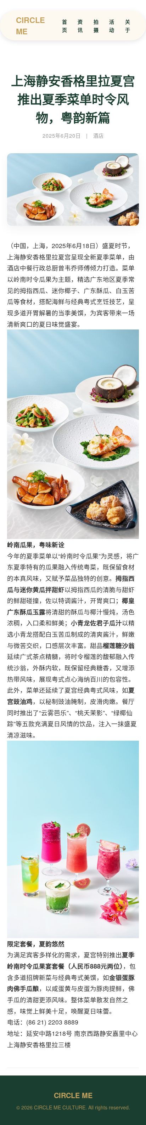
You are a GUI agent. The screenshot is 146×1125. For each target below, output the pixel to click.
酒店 (98, 135)
